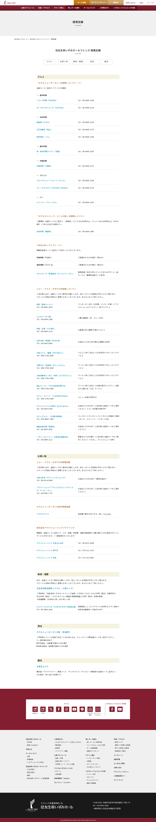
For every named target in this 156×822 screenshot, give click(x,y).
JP (148, 2)
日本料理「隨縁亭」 (44, 231)
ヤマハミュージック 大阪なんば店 (50, 543)
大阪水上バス (42, 666)
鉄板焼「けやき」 (44, 122)
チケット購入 (90, 755)
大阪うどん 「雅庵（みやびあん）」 (50, 352)
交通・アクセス (119, 739)
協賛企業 (117, 759)
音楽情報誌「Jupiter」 (62, 778)
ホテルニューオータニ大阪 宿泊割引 (53, 632)
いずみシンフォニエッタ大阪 (96, 771)
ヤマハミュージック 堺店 (46, 557)
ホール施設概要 (92, 748)
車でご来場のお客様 (122, 748)
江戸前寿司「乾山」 (44, 129)
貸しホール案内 (91, 739)
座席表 (57, 748)
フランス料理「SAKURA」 (47, 100)
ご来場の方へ (58, 739)
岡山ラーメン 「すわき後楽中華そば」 (52, 386)
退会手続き (31, 772)
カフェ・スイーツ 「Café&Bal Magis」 (53, 396)
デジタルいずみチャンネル (63, 768)
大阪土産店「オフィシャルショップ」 (51, 477)
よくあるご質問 (119, 763)
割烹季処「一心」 (44, 137)
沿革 (28, 756)
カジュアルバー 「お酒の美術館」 (50, 416)
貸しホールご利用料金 (94, 742)
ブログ (43, 713)
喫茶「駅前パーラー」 (45, 304)
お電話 (89, 761)
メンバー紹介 (91, 774)
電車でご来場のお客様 (122, 745)
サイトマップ (118, 780)
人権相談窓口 (118, 776)
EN (152, 2)
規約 (28, 775)
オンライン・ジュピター (98, 714)
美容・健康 (78, 61)
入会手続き (31, 769)
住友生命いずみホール (21, 39)
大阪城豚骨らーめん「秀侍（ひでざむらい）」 (54, 375)
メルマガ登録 (90, 714)
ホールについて (31, 753)
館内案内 (58, 745)
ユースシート (118, 755)
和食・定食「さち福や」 (46, 328)
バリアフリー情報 (61, 751)
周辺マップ (119, 742)
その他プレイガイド (93, 767)
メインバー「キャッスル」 (47, 202)
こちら (108, 514)
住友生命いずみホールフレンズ (39, 39)
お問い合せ (118, 767)
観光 (106, 61)
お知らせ (35, 713)
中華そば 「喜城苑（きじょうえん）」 (51, 365)
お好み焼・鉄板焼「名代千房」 (49, 340)
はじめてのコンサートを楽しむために (68, 742)
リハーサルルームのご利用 (96, 745)
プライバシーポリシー (121, 772)
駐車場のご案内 (120, 751)
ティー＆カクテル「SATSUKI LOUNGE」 (53, 188)
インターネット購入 (93, 758)
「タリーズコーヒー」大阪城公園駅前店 (52, 437)
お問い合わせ (131, 3)
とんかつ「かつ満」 (44, 316)
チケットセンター (93, 764)
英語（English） (33, 745)
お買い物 (64, 61)
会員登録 (58, 774)
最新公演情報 (91, 783)
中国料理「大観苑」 (44, 166)
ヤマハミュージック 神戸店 (47, 550)
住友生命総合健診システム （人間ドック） (55, 588)
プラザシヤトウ (43, 514)
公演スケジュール (60, 755)
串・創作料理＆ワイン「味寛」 (49, 151)
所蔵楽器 (30, 759)
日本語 (29, 742)
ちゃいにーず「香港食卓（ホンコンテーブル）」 (55, 273)
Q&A (141, 3)
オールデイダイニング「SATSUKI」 (51, 107)
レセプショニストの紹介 (35, 762)
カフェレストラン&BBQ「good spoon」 (53, 406)
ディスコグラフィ (93, 780)
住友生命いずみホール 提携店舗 (38, 778)
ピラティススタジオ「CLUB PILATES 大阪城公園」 (57, 606)
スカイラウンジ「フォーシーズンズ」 (51, 180)
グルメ (50, 61)
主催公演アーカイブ (62, 761)
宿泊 (92, 61)
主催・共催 (59, 758)
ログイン (58, 771)
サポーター (90, 777)
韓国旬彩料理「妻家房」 (46, 426)
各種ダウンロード (93, 751)
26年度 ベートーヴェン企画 (64, 764)
